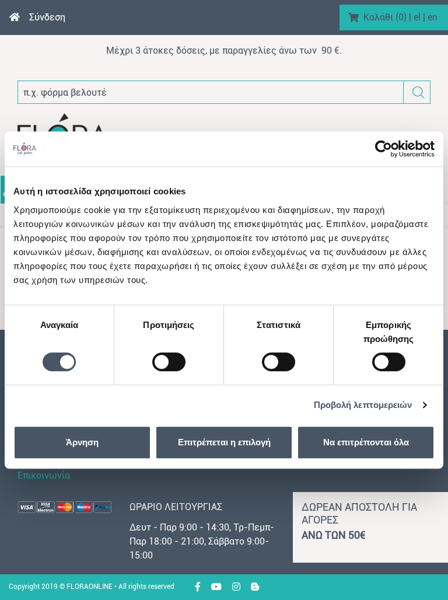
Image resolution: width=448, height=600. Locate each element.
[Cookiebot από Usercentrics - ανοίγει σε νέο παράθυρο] (383, 149)
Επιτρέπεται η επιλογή (224, 442)
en (433, 17)
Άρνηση (82, 442)
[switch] (169, 362)
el (417, 17)
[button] (418, 92)
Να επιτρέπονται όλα (366, 442)
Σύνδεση (47, 17)
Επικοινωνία (44, 475)
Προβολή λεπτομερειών (363, 405)
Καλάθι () (385, 17)
